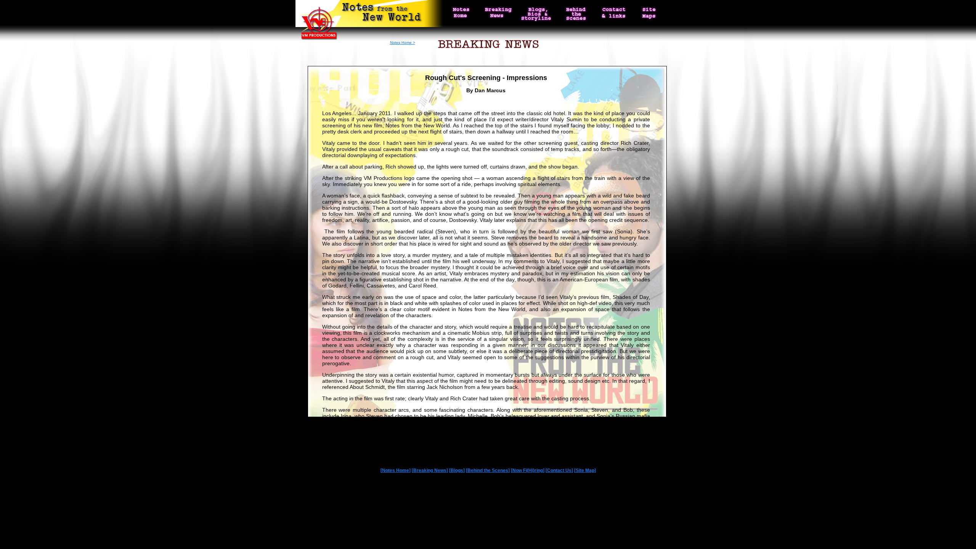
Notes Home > (402, 42)
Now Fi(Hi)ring (527, 470)
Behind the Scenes (487, 470)
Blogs (457, 470)
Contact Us (559, 470)
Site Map (585, 470)
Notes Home (395, 470)
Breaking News (429, 470)
